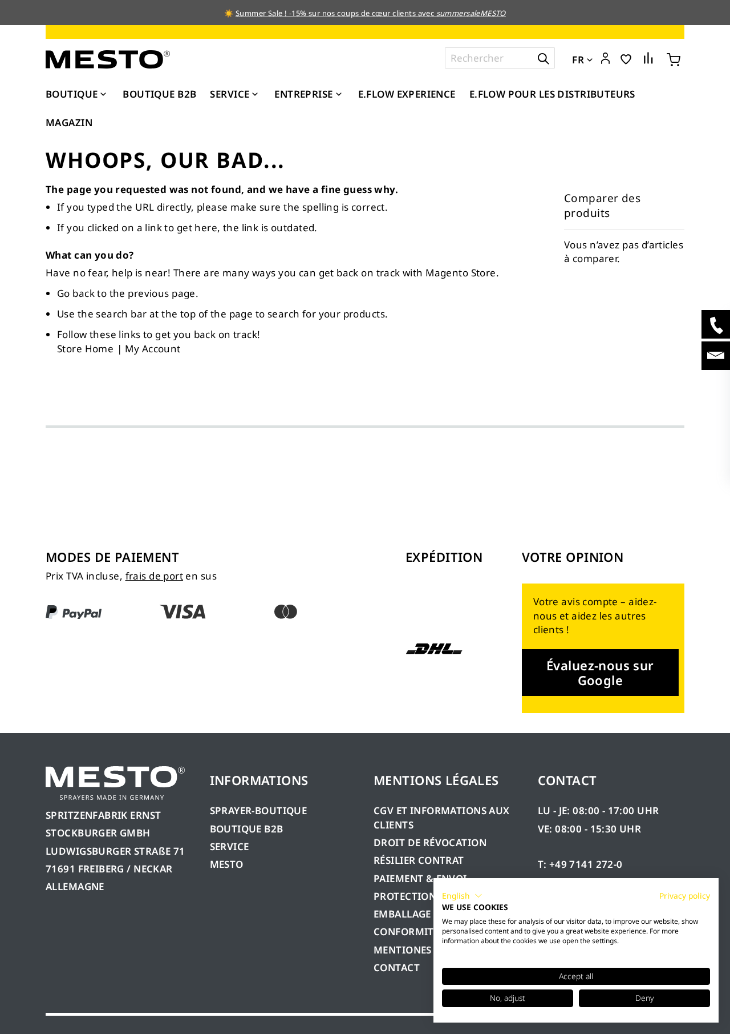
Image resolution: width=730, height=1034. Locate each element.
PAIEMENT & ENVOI (420, 878)
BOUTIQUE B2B (246, 828)
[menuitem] (77, 94)
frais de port (154, 575)
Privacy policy (684, 895)
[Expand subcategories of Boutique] (103, 94)
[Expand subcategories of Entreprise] (338, 94)
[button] (605, 58)
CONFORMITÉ (406, 931)
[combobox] (500, 58)
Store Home (85, 348)
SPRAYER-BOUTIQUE (258, 810)
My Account (152, 348)
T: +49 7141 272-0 (580, 864)
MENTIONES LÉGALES (424, 949)
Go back (76, 293)
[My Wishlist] (626, 58)
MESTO (227, 864)
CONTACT (397, 967)
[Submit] (543, 58)
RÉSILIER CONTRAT (419, 860)
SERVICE (229, 846)
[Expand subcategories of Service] (255, 94)
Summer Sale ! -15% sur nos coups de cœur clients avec (371, 13)
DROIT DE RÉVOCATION (430, 842)
